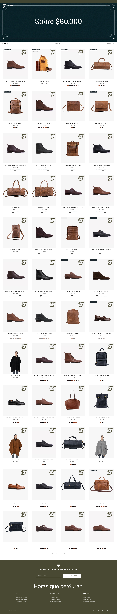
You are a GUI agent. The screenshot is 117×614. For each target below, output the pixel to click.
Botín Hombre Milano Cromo (44, 291)
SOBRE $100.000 (65, 1)
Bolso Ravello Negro (72, 459)
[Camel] (19, 85)
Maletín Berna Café (101, 123)
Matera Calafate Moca (16, 249)
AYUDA (71, 5)
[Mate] (13, 85)
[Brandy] (15, 85)
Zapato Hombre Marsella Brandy (73, 207)
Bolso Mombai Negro (72, 501)
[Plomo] (13, 338)
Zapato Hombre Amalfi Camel (16, 501)
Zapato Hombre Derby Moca (72, 291)
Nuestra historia (87, 597)
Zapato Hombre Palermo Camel (101, 543)
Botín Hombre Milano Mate (44, 165)
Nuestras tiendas (87, 599)
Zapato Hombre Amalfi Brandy (101, 333)
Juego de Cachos (44, 81)
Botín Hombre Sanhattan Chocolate (15, 291)
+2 (78, 85)
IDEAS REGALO (53, 5)
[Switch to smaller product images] (5, 43)
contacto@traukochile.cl (89, 601)
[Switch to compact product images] (7, 43)
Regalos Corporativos (21, 601)
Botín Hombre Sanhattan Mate (72, 81)
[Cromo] (17, 85)
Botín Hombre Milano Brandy (44, 249)
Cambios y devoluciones (21, 597)
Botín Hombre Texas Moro (101, 291)
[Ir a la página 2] (69, 553)
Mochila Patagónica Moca (73, 165)
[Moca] (10, 85)
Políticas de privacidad (55, 599)
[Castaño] (76, 211)
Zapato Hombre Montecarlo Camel (73, 543)
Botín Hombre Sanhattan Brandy (15, 165)
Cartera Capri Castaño (73, 417)
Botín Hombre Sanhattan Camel (101, 207)
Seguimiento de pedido (21, 599)
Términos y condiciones (55, 601)
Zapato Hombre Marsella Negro (101, 249)
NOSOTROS (63, 5)
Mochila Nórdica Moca (15, 123)
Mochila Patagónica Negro (101, 417)
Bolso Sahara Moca (44, 207)
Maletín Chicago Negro (15, 543)
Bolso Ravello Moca (101, 81)
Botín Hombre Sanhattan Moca (15, 81)
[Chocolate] (104, 85)
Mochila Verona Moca (73, 333)
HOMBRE (27, 5)
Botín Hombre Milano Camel (72, 375)
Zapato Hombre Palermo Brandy (44, 375)
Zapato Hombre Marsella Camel (44, 417)
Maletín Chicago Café (73, 123)
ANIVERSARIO (43, 5)
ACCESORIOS (19, 5)
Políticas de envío (54, 597)
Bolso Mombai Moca (15, 207)
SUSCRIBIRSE (72, 575)
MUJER (34, 5)
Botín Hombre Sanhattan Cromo (101, 165)
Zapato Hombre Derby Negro (44, 459)
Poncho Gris (101, 459)
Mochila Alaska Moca (72, 249)
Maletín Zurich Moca (101, 501)
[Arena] (20, 338)
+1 (49, 127)
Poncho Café (16, 459)
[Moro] (11, 338)
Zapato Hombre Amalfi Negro (15, 417)
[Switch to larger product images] (2, 43)
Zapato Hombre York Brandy (44, 543)
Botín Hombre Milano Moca (44, 123)
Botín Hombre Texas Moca (15, 333)
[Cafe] (72, 127)
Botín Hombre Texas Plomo (44, 333)
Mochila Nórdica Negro (101, 375)
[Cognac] (74, 422)
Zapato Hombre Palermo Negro (44, 501)
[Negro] (101, 85)
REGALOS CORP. (79, 5)
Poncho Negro (15, 375)
